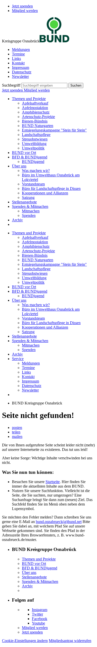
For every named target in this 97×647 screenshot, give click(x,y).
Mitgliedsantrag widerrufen (70, 641)
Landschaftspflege (36, 134)
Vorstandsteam (33, 184)
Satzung (28, 197)
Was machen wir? (36, 170)
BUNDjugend (33, 161)
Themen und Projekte (29, 99)
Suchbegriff (11, 85)
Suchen (75, 85)
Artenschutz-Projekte (38, 117)
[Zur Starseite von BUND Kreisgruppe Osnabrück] (54, 41)
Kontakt (18, 63)
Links (16, 58)
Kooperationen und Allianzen (45, 193)
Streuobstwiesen (35, 139)
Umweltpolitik (33, 148)
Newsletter (20, 76)
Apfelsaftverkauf (35, 103)
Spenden (29, 215)
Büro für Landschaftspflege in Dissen (51, 188)
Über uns (19, 166)
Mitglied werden (25, 10)
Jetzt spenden (22, 6)
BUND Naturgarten (37, 126)
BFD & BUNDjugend (29, 157)
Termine (18, 54)
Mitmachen (31, 211)
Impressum (20, 67)
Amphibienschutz (35, 112)
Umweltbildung (34, 143)
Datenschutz (21, 72)
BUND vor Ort (24, 152)
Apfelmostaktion (35, 108)
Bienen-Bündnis (35, 121)
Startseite (53, 482)
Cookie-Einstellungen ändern (25, 641)
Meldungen (21, 49)
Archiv (17, 220)
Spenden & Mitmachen (30, 206)
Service (18, 359)
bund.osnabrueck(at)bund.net (59, 521)
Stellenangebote (24, 202)
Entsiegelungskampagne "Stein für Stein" (54, 130)
